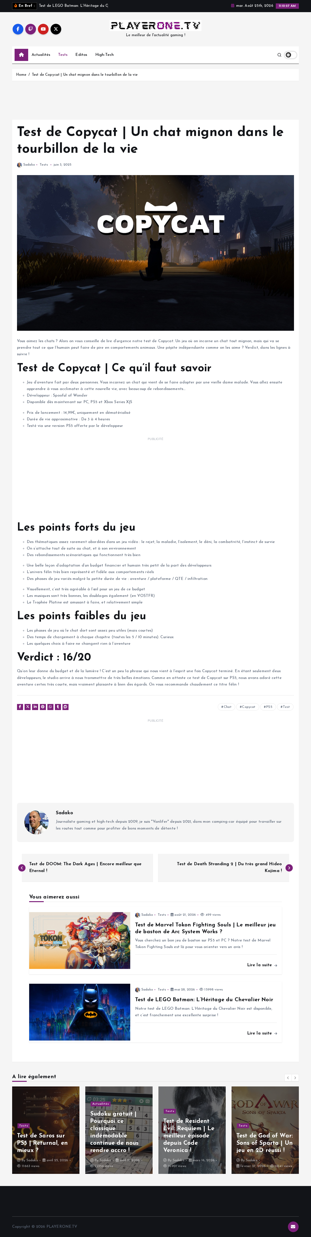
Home (21, 75)
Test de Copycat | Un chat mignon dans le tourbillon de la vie (85, 75)
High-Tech (104, 55)
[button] (288, 1077)
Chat (228, 707)
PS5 (269, 707)
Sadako (29, 165)
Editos (81, 55)
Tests (63, 55)
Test (286, 707)
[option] (45, 1130)
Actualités (41, 55)
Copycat (248, 707)
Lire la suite (260, 965)
